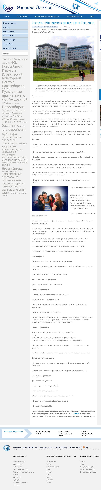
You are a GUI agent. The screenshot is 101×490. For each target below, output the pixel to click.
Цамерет (22, 119)
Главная (7, 16)
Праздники (8, 110)
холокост (14, 193)
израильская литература (9, 153)
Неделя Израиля (14, 103)
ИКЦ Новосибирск (12, 64)
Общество (16, 477)
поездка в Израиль (13, 183)
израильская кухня (12, 149)
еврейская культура (13, 132)
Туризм (15, 474)
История (16, 485)
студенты (19, 189)
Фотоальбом (7, 44)
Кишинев (49, 480)
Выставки (7, 59)
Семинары (17, 113)
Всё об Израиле (22, 16)
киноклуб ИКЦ (7, 162)
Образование (18, 464)
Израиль (9, 70)
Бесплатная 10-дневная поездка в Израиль (65, 433)
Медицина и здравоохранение (23, 472)
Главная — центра (9, 23)
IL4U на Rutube (75, 447)
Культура (16, 480)
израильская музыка (14, 157)
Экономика (17, 467)
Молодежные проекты (74, 16)
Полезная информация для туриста (87, 433)
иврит (12, 146)
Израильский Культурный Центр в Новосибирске (13, 80)
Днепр (48, 474)
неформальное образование (11, 175)
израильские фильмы (14, 160)
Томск (10, 116)
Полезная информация (13, 432)
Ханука (16, 119)
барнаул (24, 122)
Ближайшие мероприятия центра (45, 27)
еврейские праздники (9, 141)
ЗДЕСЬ (76, 414)
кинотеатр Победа (20, 162)
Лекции (20, 95)
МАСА (4, 100)
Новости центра (9, 31)
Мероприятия (51, 462)
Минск (48, 482)
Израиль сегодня (19, 462)
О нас (92, 16)
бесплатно (10, 125)
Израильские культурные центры (47, 16)
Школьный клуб (11, 121)
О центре (6, 27)
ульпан (6, 192)
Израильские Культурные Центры (25, 447)
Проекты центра (9, 40)
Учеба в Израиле (12, 117)
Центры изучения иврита (88, 472)
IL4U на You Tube (61, 447)
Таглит (5, 116)
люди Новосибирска (12, 166)
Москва (49, 464)
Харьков (49, 477)
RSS (86, 447)
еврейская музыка (12, 137)
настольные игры (9, 171)
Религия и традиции (20, 482)
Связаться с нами (9, 48)
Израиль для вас (26, 7)
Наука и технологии (20, 469)
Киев (48, 469)
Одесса (49, 472)
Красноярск (6, 89)
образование (11, 180)
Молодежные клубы (87, 467)
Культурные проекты (12, 94)
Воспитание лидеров (87, 469)
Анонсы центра (8, 35)
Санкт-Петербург (52, 467)
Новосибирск (13, 107)
